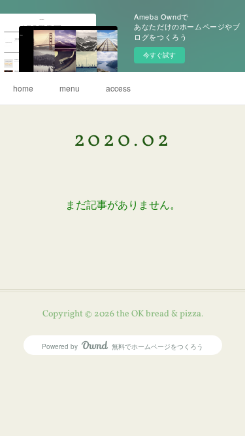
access (118, 87)
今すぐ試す (159, 54)
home (23, 87)
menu (69, 87)
